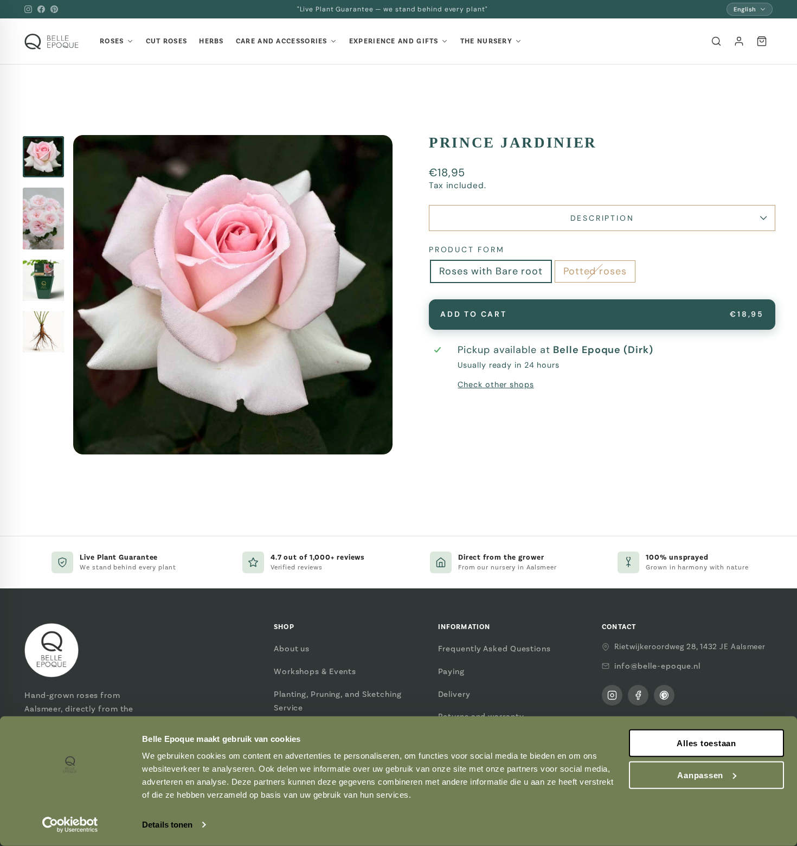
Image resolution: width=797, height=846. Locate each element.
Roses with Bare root (491, 271)
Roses (112, 41)
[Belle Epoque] (51, 41)
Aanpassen (700, 775)
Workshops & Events (315, 671)
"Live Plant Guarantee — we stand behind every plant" (392, 9)
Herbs (211, 41)
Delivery (454, 694)
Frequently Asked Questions (494, 648)
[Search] (716, 41)
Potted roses (595, 271)
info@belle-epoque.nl (657, 666)
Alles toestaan (706, 743)
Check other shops (496, 384)
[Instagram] (28, 9)
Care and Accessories (281, 41)
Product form (467, 249)
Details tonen (167, 824)
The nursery (486, 41)
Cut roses (167, 41)
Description (602, 218)
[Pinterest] (54, 9)
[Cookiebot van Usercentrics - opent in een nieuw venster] (70, 825)
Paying (451, 671)
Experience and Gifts (394, 41)
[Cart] (762, 41)
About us (292, 648)
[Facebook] (41, 9)
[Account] (739, 41)
